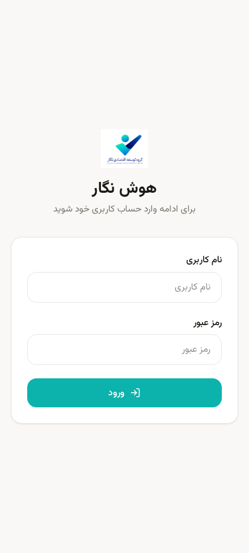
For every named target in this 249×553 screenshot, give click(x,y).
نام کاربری (204, 260)
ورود (116, 393)
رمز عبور (207, 322)
